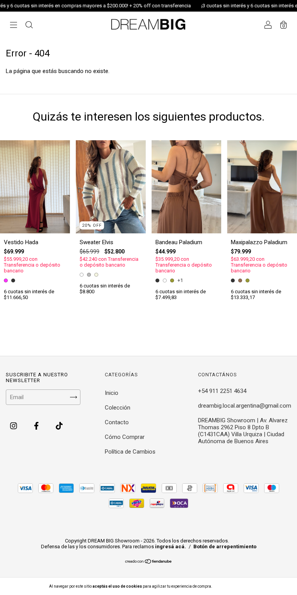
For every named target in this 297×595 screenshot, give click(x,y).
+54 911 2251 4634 (222, 391)
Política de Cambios (130, 451)
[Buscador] (29, 25)
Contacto (117, 422)
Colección (117, 407)
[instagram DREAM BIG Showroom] (14, 426)
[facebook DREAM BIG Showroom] (37, 426)
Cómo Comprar (125, 437)
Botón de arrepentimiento (224, 546)
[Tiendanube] (149, 562)
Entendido (233, 586)
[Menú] (13, 25)
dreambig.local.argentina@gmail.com (244, 405)
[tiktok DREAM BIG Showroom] (59, 426)
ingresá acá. (170, 546)
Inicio (111, 392)
